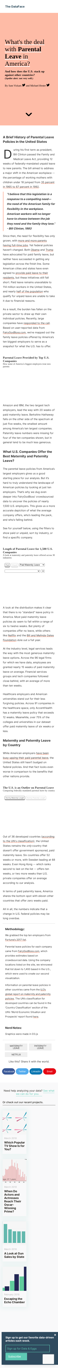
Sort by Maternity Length (15, 798)
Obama (35, 249)
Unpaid (14, 565)
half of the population (29, 291)
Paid (7, 565)
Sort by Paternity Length (36, 798)
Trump (49, 249)
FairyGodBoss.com (14, 332)
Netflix (12, 635)
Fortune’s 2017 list (15, 939)
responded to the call (37, 323)
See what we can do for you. (35, 1092)
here (35, 1016)
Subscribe (14, 1356)
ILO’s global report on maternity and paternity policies (28, 994)
